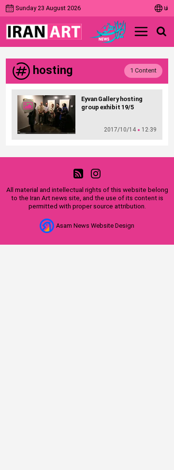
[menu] (141, 31)
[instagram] (96, 174)
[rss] (78, 174)
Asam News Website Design (95, 226)
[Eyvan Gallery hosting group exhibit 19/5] (46, 114)
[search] (161, 31)
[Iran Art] (44, 32)
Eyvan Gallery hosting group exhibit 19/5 (112, 103)
